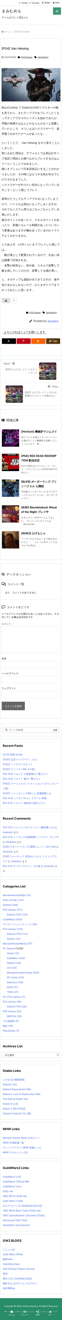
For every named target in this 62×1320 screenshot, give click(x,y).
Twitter (24, 3)
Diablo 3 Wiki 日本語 (14, 1108)
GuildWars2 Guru (12, 1186)
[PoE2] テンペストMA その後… (20, 769)
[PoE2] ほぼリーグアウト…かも (20, 759)
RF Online (15, 977)
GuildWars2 (12, 919)
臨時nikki (8, 1259)
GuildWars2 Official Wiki (16, 1181)
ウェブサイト (9, 688)
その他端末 (11, 1021)
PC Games (8, 948)
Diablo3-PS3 (17, 1006)
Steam (13, 953)
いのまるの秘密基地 (13, 1079)
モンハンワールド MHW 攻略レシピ (22, 1147)
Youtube (35, 3)
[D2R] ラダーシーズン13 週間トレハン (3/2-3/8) (29, 846)
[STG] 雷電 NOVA (12, 754)
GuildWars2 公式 (12, 1176)
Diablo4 (10, 904)
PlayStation (11, 1030)
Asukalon (53, 321)
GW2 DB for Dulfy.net (15, 1196)
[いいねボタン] (6, 300)
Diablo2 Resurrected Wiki (17, 1089)
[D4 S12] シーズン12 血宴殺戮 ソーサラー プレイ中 (31, 836)
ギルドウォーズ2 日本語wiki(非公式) (22, 1205)
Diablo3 (14, 962)
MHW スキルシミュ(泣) (15, 1152)
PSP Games (12, 1011)
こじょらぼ (9, 1249)
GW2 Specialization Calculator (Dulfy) (24, 1215)
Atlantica (15, 982)
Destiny (13, 938)
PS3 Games (12, 1001)
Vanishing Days (11, 1263)
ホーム (7, 31)
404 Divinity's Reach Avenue (19, 1268)
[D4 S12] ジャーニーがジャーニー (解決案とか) (28, 827)
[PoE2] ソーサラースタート (18, 764)
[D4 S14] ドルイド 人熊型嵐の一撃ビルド (25, 773)
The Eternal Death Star (15, 1098)
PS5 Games (12, 909)
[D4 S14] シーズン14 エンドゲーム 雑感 (24, 798)
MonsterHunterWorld (17, 943)
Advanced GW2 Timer (15, 1220)
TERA (12, 991)
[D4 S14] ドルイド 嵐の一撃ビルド (22, 778)
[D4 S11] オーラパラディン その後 (21, 866)
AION (12, 987)
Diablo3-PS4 (17, 933)
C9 (12, 967)
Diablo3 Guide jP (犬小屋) (17, 1113)
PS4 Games (24, 31)
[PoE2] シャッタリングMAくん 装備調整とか (27, 793)
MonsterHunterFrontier (23, 972)
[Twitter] (9, 341)
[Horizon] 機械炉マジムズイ (39, 431)
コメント (6, 623)
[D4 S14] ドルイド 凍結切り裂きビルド (24, 802)
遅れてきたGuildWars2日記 (17, 1278)
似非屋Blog (9, 1288)
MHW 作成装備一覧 (13, 1142)
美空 (5, 1273)
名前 (4, 658)
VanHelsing (43, 57)
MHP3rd (14, 1016)
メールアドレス (10, 673)
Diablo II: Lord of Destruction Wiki (21, 1094)
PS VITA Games (14, 996)
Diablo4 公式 (10, 1084)
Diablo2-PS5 (17, 914)
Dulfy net (8, 1191)
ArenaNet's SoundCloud (16, 1225)
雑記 (8, 1025)
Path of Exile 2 (13, 900)
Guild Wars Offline (13, 1254)
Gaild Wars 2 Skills (13, 1200)
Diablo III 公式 (10, 1103)
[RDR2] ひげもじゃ (33, 533)
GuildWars (16, 958)
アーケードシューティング (20, 924)
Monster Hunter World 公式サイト (21, 1137)
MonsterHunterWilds (17, 895)
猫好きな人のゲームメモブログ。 (21, 1283)
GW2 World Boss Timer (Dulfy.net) (22, 1210)
